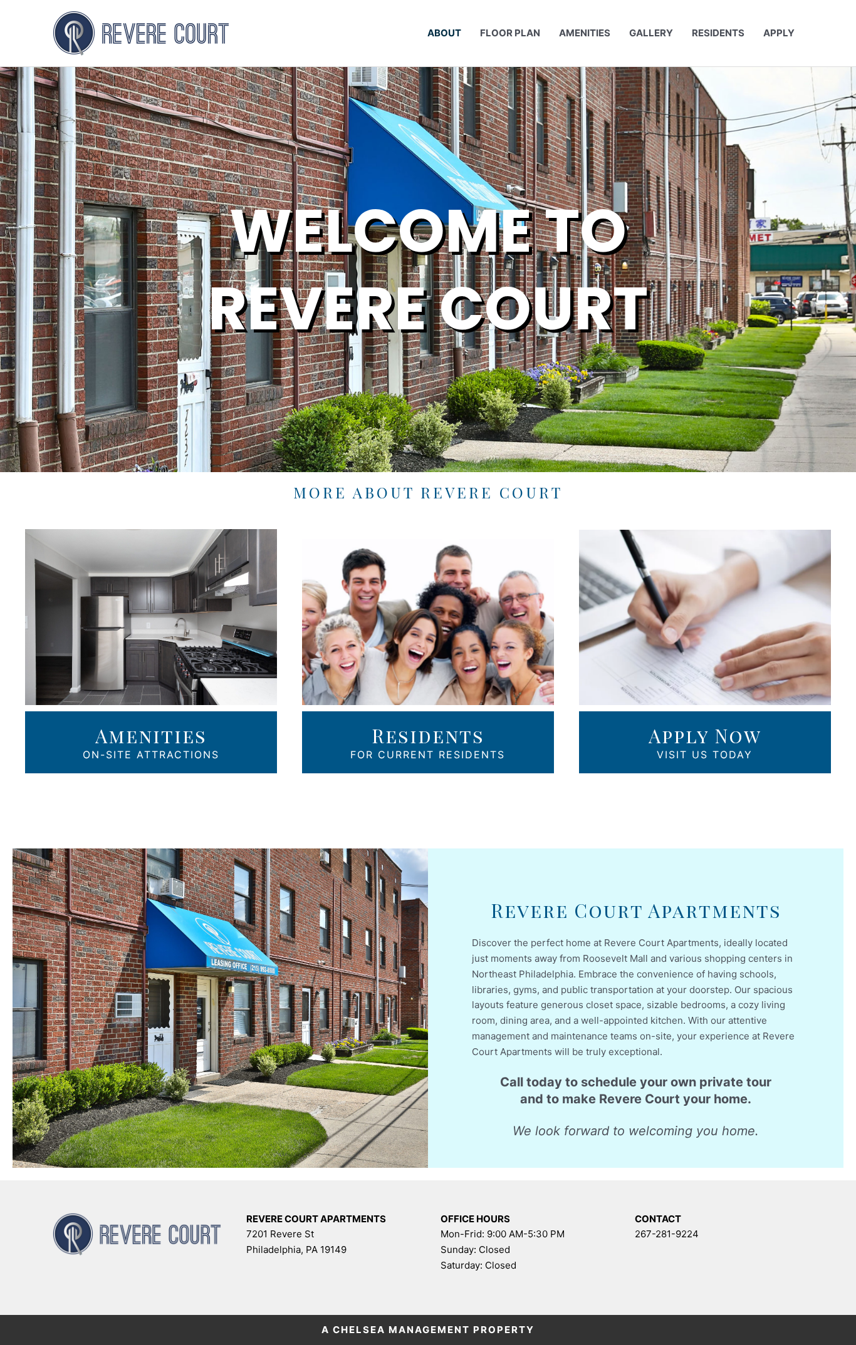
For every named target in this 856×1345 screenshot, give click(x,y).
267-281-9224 (667, 1234)
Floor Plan (510, 33)
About (444, 33)
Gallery (651, 33)
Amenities (584, 33)
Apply (779, 33)
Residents (718, 33)
